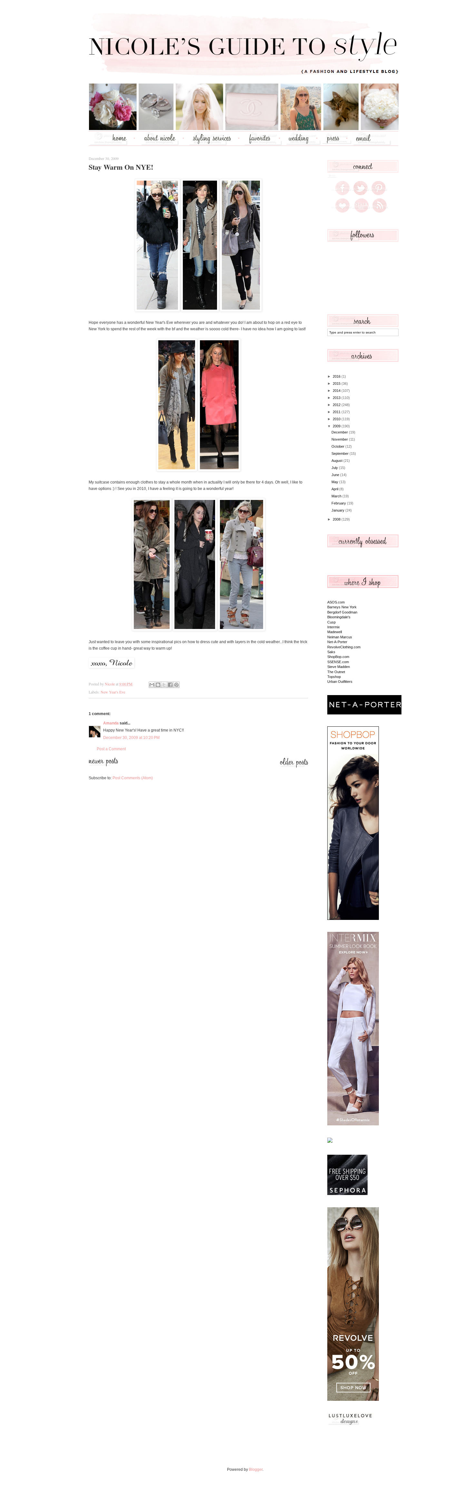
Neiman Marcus (339, 637)
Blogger (255, 1469)
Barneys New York (342, 607)
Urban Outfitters (339, 681)
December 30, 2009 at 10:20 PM (131, 737)
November (340, 439)
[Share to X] (164, 685)
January (338, 510)
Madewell (334, 632)
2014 (337, 391)
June (335, 475)
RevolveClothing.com (343, 647)
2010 (337, 419)
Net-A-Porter (337, 642)
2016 (337, 376)
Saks (331, 652)
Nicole (110, 683)
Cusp (331, 622)
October (338, 446)
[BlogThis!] (158, 685)
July (335, 468)
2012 (337, 405)
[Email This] (152, 685)
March (336, 496)
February (339, 503)
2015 (337, 383)
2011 (337, 412)
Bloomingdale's (339, 617)
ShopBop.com (338, 657)
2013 (337, 398)
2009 (337, 426)
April (335, 489)
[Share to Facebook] (170, 685)
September (340, 453)
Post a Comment (111, 749)
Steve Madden (338, 667)
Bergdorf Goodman (342, 612)
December (340, 432)
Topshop (334, 677)
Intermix (333, 627)
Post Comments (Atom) (133, 778)
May (335, 482)
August (337, 461)
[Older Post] (294, 766)
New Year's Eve (113, 691)
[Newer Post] (103, 765)
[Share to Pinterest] (176, 685)
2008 (337, 519)
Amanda (111, 723)
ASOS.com (336, 602)
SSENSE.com (338, 662)
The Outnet (336, 672)
